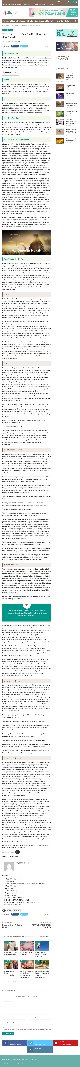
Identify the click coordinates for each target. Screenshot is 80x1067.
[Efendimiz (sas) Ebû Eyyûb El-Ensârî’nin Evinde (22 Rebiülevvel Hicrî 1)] (60, 132)
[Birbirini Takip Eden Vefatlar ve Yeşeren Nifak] (60, 122)
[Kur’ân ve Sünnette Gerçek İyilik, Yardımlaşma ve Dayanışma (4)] (27, 964)
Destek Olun (50, 4)
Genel (5, 29)
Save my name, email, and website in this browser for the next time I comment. (27, 1029)
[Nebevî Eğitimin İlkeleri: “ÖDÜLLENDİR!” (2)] (11, 964)
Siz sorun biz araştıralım (38, 4)
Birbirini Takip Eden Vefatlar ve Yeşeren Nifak (71, 121)
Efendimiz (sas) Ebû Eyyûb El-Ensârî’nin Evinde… (71, 131)
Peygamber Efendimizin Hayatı (14, 21)
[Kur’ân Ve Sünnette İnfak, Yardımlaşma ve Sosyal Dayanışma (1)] (42, 964)
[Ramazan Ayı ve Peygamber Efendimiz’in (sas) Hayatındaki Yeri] (60, 76)
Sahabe (10, 29)
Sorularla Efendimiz (46, 21)
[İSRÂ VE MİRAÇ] (60, 96)
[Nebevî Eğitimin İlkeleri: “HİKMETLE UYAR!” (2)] (42, 946)
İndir (17, 852)
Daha (67, 21)
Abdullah (42, 103)
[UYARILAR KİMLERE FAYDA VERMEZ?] (11, 946)
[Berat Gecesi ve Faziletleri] (60, 87)
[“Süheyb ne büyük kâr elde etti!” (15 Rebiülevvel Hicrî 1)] (60, 141)
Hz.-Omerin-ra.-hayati (8, 852)
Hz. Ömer (9, 910)
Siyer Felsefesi (32, 21)
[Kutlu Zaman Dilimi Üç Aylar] (60, 114)
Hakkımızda (27, 4)
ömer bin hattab (16, 910)
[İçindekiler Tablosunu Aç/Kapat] (14, 73)
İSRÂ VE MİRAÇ (70, 93)
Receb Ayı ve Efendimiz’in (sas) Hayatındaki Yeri (71, 103)
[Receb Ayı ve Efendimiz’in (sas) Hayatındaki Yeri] (60, 104)
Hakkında (59, 21)
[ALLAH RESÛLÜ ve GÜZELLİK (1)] (27, 946)
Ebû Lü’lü (23, 650)
